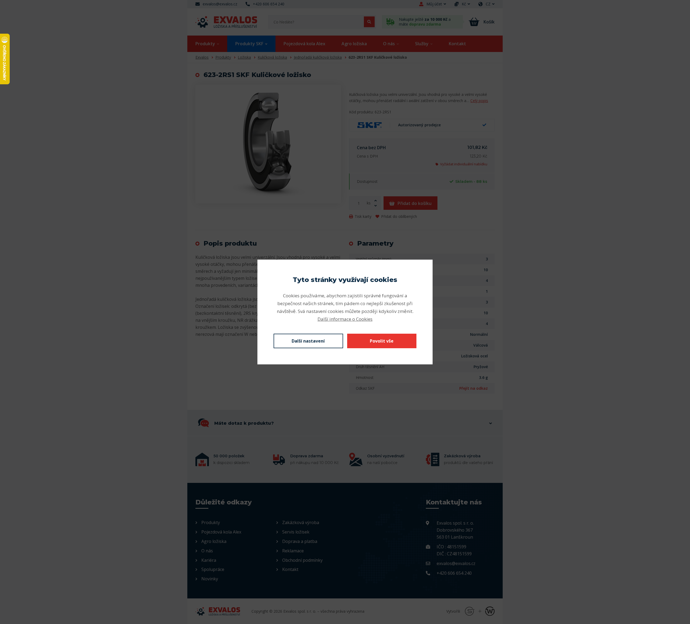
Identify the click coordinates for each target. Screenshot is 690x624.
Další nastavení (308, 341)
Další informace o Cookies (345, 319)
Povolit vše (382, 341)
